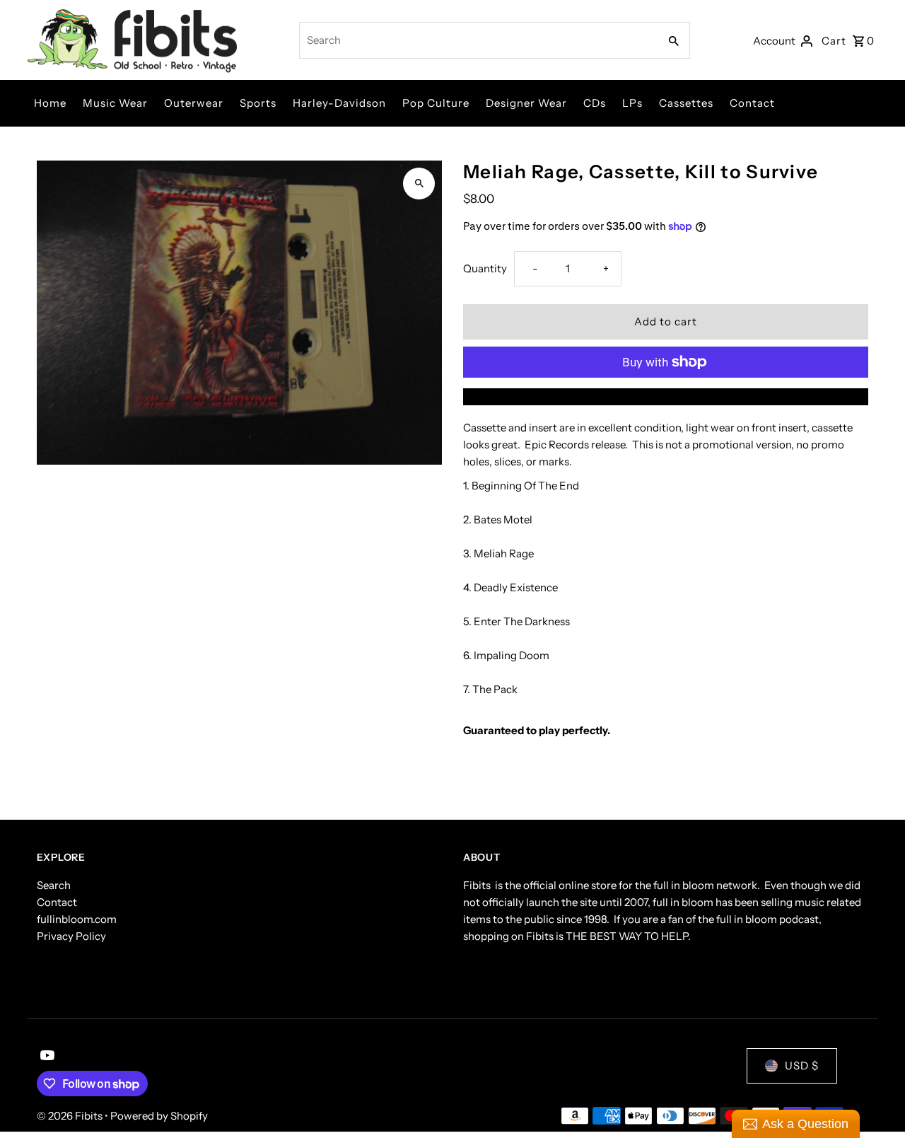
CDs (594, 103)
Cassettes (686, 103)
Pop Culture (435, 103)
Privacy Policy (71, 936)
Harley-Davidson (339, 103)
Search (54, 885)
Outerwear (193, 103)
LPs (632, 103)
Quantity (485, 268)
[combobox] (477, 40)
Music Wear (115, 103)
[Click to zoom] (419, 183)
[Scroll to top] (875, 1101)
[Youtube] (45, 1057)
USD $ (802, 1065)
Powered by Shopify (159, 1115)
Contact (752, 103)
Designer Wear (526, 103)
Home (50, 103)
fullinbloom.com (77, 919)
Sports (258, 103)
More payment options (666, 396)
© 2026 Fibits (71, 1115)
